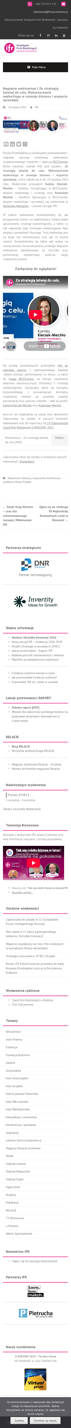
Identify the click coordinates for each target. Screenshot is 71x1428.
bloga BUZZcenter (21, 379)
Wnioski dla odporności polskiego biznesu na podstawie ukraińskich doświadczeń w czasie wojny (40, 716)
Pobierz (59, 438)
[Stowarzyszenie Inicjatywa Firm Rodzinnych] (20, 47)
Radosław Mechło (50, 405)
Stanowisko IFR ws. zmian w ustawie (35, 682)
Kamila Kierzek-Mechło (17, 405)
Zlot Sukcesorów (22, 1004)
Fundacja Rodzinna (18, 1055)
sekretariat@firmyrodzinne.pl (50, 12)
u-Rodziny (12, 1226)
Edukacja (26, 478)
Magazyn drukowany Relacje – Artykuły (36, 764)
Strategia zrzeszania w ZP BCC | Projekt (30, 956)
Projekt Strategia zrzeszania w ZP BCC (36, 646)
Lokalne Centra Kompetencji (23, 1140)
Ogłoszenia (13, 1187)
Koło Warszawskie (17, 1101)
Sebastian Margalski (16, 206)
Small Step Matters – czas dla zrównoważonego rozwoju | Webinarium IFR (18, 515)
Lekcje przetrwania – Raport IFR (32, 651)
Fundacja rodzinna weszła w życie (33, 673)
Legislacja (12, 1133)
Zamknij (19, 1420)
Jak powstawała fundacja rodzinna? (34, 677)
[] (27, 461)
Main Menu (39, 67)
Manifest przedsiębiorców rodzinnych (35, 659)
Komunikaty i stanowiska (21, 1117)
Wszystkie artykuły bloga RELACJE (33, 751)
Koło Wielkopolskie (18, 1109)
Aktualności (14, 478)
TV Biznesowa (15, 1218)
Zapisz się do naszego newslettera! (34, 1261)
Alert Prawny (14, 1039)
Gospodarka (39, 478)
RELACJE (11, 1210)
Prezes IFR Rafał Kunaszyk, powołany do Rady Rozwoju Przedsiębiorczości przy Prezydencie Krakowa (35, 968)
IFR (36, 107)
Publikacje (12, 1202)
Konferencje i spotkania (21, 1125)
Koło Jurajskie (14, 1086)
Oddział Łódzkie (16, 1164)
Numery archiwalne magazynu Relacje (36, 769)
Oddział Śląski (14, 1179)
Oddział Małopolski (18, 1171)
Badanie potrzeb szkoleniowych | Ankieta (38, 655)
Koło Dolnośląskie (17, 1078)
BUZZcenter (60, 162)
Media (18, 482)
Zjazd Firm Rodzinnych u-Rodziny (32, 1000)
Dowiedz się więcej (45, 1420)
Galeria (10, 1063)
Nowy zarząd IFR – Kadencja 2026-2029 (37, 642)
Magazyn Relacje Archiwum (23, 1148)
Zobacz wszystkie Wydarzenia (22, 809)
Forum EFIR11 (19, 795)
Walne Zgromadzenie (19, 1233)
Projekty (26, 482)
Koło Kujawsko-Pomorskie (22, 1094)
